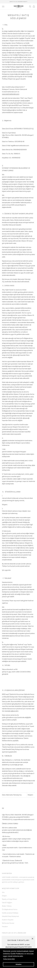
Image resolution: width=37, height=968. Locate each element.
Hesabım (5, 926)
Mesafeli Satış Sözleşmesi (10, 916)
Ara (3, 892)
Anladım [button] (18, 964)
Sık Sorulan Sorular (8, 923)
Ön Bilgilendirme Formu (9, 909)
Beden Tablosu (7, 906)
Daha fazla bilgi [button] (9, 959)
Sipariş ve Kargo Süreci (9, 899)
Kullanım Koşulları (7, 920)
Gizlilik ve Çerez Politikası (10, 913)
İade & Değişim (7, 902)
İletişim (4, 896)
